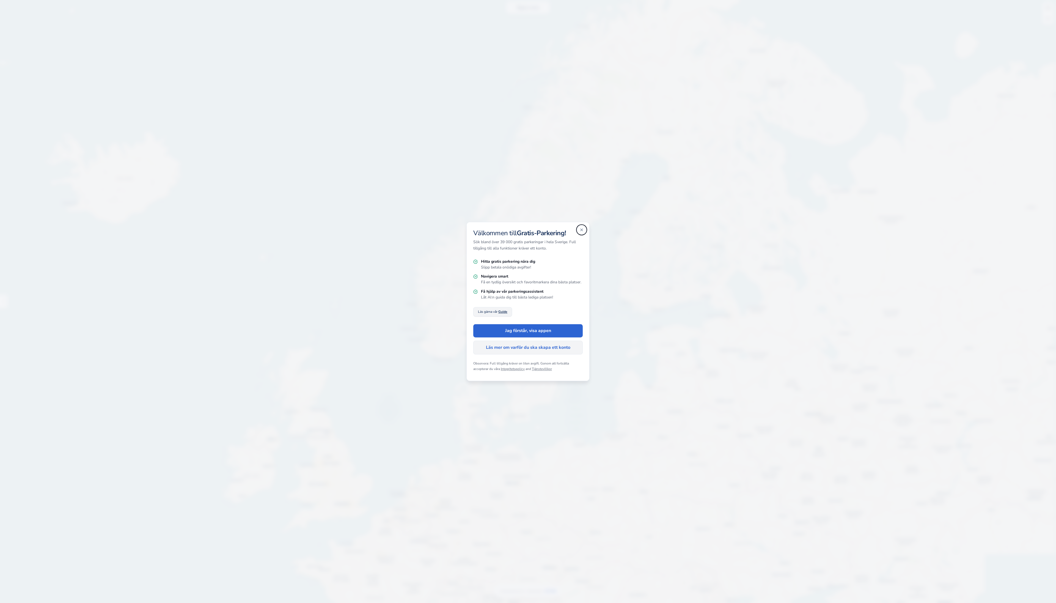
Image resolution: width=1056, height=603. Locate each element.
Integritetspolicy (513, 369)
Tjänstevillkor (542, 369)
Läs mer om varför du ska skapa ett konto (528, 348)
